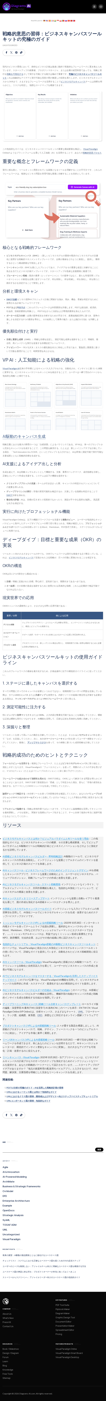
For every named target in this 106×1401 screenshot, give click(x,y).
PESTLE (21, 307)
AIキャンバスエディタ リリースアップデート (26, 898)
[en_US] (47, 20)
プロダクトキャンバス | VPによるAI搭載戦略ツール (29, 1025)
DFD (5, 1195)
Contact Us (8, 1326)
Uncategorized (10, 45)
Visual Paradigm (90, 149)
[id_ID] (58, 20)
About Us (7, 1313)
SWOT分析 (11, 299)
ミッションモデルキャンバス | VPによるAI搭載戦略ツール (33, 922)
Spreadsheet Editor (65, 1330)
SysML (6, 1220)
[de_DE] (44, 20)
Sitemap (6, 1378)
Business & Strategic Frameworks (21, 1186)
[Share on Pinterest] (16, 52)
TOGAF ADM (9, 1224)
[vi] (69, 20)
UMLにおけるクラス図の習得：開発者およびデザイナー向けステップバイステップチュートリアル (52, 1096)
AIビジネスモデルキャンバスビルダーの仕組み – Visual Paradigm (36, 990)
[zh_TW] (74, 20)
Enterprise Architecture (16, 1200)
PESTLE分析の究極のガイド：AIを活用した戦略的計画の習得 (34, 1087)
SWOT (9, 495)
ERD (39, 1015)
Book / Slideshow (11, 1348)
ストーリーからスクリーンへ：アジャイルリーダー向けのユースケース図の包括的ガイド (41, 1277)
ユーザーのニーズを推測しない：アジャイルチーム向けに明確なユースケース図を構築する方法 (44, 1266)
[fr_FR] (52, 20)
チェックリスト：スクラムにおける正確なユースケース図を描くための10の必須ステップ (41, 1260)
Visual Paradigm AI (11, 368)
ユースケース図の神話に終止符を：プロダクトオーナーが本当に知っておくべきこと (39, 1271)
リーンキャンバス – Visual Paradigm (21, 1057)
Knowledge (8, 1369)
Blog (5, 1365)
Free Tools (8, 1373)
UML (80, 1011)
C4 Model (8, 1191)
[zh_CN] (71, 20)
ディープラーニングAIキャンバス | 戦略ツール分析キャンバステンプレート (42, 1004)
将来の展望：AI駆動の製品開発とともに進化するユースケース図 (31, 1255)
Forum (6, 1357)
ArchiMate (8, 1181)
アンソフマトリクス (36, 742)
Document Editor (63, 1321)
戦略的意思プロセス (92, 152)
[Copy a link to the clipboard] (21, 52)
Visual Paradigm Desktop (67, 1357)
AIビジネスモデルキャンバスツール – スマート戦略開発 (31, 884)
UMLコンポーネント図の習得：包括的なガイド (28, 1100)
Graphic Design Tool (65, 1317)
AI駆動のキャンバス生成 (24, 436)
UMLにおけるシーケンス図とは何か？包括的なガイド (31, 1092)
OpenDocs (8, 1210)
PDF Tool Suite (62, 1305)
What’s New (8, 1318)
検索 (99, 1149)
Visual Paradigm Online (66, 1348)
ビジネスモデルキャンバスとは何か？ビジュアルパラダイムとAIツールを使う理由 (46, 838)
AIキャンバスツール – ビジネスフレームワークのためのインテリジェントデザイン (45, 870)
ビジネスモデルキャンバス (73, 81)
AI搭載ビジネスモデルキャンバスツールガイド (27, 908)
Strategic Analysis (13, 1215)
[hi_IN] (55, 20)
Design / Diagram (11, 1353)
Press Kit (7, 1322)
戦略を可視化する (15, 74)
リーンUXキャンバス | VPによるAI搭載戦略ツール (28, 1039)
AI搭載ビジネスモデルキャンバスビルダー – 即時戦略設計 (33, 856)
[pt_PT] (63, 20)
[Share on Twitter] (11, 52)
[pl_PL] (60, 20)
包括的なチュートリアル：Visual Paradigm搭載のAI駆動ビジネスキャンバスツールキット (49, 944)
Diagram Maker (63, 1313)
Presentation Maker (65, 1325)
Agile (5, 1167)
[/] (94, 6)
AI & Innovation (11, 1171)
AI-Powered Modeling (15, 1176)
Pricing (59, 1334)
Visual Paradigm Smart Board (69, 1353)
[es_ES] (50, 20)
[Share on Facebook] (6, 52)
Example (7, 1205)
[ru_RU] (66, 20)
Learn (5, 1361)
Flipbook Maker (63, 1309)
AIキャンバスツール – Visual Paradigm (22, 961)
